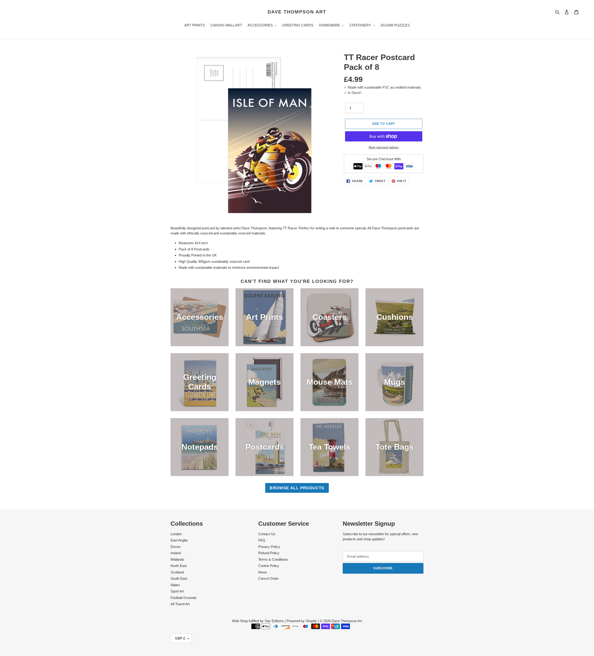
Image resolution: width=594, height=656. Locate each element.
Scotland (177, 572)
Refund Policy (268, 553)
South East (179, 578)
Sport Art (177, 591)
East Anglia (179, 540)
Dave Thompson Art (297, 11)
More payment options (384, 147)
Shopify (311, 621)
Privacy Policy (269, 547)
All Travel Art (180, 604)
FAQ (261, 540)
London (176, 534)
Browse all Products (297, 488)
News (262, 572)
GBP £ (180, 638)
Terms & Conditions (273, 559)
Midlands (177, 559)
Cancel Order (268, 578)
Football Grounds (184, 598)
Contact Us (266, 534)
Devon (176, 547)
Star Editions (274, 621)
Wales (175, 585)
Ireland (176, 553)
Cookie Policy (268, 566)
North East (179, 566)
